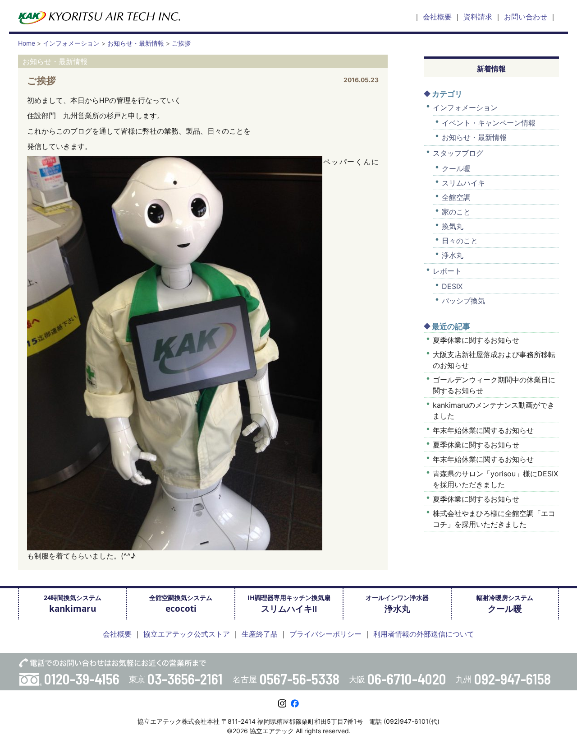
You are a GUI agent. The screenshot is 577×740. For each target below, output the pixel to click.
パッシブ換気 (463, 300)
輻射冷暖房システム (504, 603)
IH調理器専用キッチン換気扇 (288, 603)
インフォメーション (465, 107)
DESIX (452, 286)
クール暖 (456, 168)
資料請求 (477, 16)
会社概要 (437, 16)
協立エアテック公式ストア (186, 633)
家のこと (456, 211)
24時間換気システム (72, 603)
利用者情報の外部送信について (423, 633)
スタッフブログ (458, 153)
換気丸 (452, 226)
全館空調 (456, 197)
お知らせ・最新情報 (474, 137)
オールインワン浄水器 (397, 603)
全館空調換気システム (180, 603)
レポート (447, 270)
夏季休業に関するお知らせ (476, 339)
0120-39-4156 (81, 678)
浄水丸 (452, 255)
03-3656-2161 (185, 678)
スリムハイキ (463, 182)
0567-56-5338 (299, 678)
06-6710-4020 (406, 678)
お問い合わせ (525, 16)
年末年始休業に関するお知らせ (483, 430)
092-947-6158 (512, 678)
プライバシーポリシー (325, 633)
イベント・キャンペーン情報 (489, 122)
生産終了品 (260, 633)
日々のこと (460, 240)
